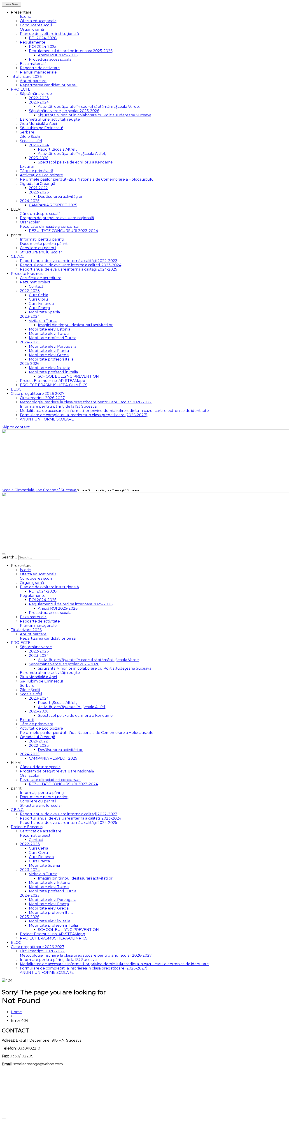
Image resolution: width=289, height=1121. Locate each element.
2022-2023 (39, 98)
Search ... (9, 557)
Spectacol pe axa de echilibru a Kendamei (75, 162)
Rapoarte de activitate (40, 68)
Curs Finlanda (41, 303)
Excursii (27, 166)
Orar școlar (30, 222)
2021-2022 (38, 188)
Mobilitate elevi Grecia (49, 355)
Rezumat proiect (35, 282)
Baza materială (33, 64)
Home (16, 1012)
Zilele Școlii (30, 136)
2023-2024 (39, 102)
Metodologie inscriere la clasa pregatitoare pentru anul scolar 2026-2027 (86, 402)
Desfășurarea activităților (60, 196)
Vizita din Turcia (43, 321)
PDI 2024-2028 (43, 38)
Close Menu (11, 4)
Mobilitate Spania (44, 312)
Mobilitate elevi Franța (49, 351)
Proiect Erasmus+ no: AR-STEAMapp (52, 381)
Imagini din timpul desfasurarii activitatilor (75, 325)
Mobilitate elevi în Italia (49, 368)
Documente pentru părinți (44, 243)
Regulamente (32, 42)
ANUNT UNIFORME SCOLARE (47, 419)
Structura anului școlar (41, 252)
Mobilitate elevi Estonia (49, 329)
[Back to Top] (3, 1118)
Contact (36, 286)
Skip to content (16, 427)
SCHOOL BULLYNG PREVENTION (68, 376)
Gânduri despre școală (40, 213)
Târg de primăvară (36, 171)
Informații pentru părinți (42, 239)
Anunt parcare (33, 81)
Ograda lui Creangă (37, 183)
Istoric (25, 16)
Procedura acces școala (50, 59)
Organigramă (32, 29)
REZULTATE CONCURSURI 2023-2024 (63, 231)
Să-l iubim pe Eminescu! (41, 128)
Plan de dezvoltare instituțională (49, 34)
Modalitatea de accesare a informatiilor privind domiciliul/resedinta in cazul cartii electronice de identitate (114, 411)
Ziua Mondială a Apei (38, 124)
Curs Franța (39, 308)
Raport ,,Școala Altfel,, (57, 149)
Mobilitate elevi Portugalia (52, 346)
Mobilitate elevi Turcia (49, 333)
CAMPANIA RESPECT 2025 (53, 205)
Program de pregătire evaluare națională (57, 218)
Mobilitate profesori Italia (51, 359)
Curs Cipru (38, 299)
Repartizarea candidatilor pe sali (48, 85)
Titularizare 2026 (26, 76)
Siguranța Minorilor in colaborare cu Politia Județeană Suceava (94, 115)
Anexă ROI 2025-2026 (57, 55)
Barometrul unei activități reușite (50, 119)
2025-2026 (38, 158)
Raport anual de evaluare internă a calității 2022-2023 (68, 261)
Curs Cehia (38, 295)
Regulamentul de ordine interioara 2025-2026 (70, 51)
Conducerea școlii (36, 25)
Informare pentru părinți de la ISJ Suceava (58, 406)
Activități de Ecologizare (41, 175)
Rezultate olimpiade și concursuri (50, 226)
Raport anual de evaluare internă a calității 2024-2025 (68, 269)
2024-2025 (30, 201)
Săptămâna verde (36, 94)
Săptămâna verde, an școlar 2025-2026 (64, 111)
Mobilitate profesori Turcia (52, 338)
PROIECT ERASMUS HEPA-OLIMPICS (53, 385)
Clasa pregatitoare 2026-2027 (37, 393)
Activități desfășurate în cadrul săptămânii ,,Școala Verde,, (89, 106)
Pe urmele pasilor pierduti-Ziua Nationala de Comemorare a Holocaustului (87, 179)
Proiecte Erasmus (26, 273)
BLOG (16, 389)
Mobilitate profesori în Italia (53, 372)
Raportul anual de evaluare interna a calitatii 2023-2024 (70, 265)
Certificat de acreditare (40, 278)
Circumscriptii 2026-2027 (42, 398)
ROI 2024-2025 (42, 46)
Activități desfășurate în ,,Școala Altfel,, (72, 154)
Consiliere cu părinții (38, 248)
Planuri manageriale (38, 72)
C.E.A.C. (17, 256)
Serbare (27, 132)
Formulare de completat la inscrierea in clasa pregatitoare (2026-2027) (83, 415)
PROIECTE (20, 89)
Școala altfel (31, 141)
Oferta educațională (38, 21)
